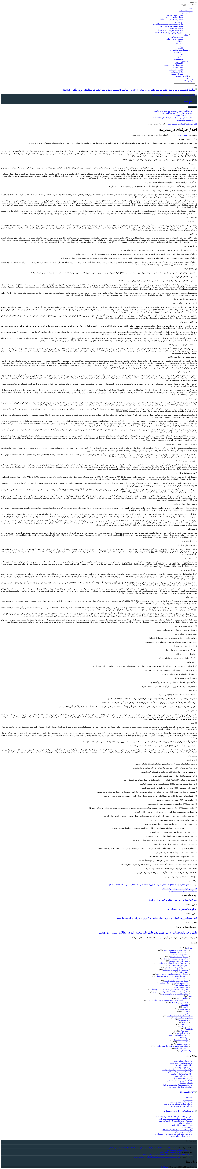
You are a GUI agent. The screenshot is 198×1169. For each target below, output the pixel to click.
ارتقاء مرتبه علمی (185, 1127)
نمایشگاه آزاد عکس (185, 1123)
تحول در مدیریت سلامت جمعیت (183, 891)
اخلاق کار (170, 885)
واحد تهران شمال (186, 1083)
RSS (190, 103)
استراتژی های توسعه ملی (178, 952)
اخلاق (188, 885)
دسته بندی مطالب (185, 11)
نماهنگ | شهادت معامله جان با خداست (178, 1104)
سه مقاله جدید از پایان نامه (182, 1125)
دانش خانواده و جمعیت (179, 965)
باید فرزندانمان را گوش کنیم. (178, 1150)
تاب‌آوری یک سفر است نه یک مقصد (181, 909)
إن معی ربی (187, 1100)
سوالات (180, 54)
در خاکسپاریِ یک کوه (184, 120)
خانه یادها (189, 1097)
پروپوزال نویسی (177, 74)
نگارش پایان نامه (177, 72)
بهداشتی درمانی (177, 37)
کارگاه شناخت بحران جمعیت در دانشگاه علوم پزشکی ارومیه (166, 1154)
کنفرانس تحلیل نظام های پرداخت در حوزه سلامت (173, 1117)
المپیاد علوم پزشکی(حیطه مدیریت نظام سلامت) (165, 1000)
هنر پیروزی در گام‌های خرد (182, 115)
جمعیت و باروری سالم (174, 39)
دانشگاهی (179, 41)
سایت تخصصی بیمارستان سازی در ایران (177, 1085)
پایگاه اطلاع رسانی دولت (183, 1065)
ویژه (186, 78)
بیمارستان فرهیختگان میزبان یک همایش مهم (175, 1121)
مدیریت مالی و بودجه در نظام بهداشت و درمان (170, 992)
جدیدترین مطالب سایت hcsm (181, 1136)
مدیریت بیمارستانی (176, 28)
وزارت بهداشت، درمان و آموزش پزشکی (177, 1070)
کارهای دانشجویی (181, 76)
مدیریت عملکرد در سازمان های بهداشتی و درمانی (169, 989)
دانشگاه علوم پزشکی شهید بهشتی (179, 1081)
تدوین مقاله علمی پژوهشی (173, 65)
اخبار (186, 35)
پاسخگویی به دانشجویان (179, 50)
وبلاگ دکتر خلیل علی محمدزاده (180, 1087)
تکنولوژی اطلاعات (149, 885)
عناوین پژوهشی (182, 1044)
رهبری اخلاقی (136, 885)
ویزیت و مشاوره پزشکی (174, 968)
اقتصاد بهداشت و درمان (174, 17)
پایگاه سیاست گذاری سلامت (181, 1074)
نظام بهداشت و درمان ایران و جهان (170, 30)
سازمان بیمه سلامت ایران (182, 1078)
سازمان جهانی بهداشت (183, 1067)
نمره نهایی (179, 56)
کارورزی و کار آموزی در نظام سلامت (169, 32)
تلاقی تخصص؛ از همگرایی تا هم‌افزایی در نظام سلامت (172, 118)
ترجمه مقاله (183, 1037)
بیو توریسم (179, 22)
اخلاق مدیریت (161, 885)
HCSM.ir (164, 1167)
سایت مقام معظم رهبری (182, 1061)
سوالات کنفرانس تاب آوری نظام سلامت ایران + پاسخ (173, 900)
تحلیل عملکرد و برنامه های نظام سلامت (173, 963)
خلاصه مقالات (178, 67)
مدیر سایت (179, 43)
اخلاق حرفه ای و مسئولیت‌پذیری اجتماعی (179, 889)
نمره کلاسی (178, 59)
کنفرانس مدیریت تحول (183, 1132)
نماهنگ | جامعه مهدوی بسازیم (181, 1102)
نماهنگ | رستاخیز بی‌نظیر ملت (181, 1106)
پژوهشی (185, 61)
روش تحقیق (183, 972)
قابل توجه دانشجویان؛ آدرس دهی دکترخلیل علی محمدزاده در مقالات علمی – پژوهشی (148, 932)
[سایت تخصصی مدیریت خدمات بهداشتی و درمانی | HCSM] (174, 95)
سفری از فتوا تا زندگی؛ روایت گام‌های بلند (176, 113)
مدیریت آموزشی (181, 985)
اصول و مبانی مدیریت (175, 15)
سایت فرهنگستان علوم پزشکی (180, 1063)
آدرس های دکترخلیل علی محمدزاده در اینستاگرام (173, 1134)
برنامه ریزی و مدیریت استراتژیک (171, 19)
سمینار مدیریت (182, 978)
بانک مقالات (179, 63)
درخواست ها (178, 52)
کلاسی (180, 48)
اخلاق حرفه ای (179, 885)
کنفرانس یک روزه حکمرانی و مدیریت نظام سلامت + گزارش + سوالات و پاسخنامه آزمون (157, 918)
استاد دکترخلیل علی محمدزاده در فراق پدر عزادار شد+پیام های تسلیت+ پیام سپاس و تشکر (143, 1147)
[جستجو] (196, 2)
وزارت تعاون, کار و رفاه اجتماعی (180, 1072)
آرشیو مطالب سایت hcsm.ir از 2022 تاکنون (176, 1130)
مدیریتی (180, 46)
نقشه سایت (188, 101)
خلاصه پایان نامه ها (176, 70)
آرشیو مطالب (187, 80)
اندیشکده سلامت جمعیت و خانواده (179, 1016)
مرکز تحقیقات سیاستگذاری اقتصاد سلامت (172, 1046)
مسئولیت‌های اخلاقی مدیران (119, 885)
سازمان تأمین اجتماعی (183, 1076)
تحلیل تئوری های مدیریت (178, 961)
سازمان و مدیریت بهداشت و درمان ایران (168, 24)
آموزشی (185, 13)
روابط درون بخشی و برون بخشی (175, 970)
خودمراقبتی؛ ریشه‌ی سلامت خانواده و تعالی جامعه (173, 111)
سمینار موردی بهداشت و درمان (171, 26)
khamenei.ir (185, 1092)
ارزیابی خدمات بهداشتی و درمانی (175, 950)
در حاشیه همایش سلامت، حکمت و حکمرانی (175, 1119)
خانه (190, 8)
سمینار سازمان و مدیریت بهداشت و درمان (172, 976)
